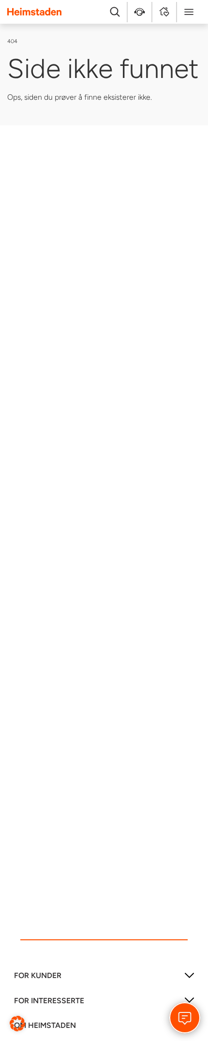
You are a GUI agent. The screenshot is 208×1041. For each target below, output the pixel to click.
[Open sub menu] (189, 978)
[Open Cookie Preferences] (17, 1022)
